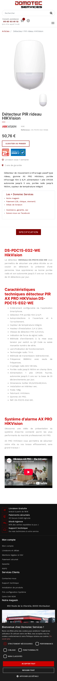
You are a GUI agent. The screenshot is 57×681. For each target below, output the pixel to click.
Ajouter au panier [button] (16, 144)
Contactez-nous (9, 578)
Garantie (5, 564)
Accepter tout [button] (28, 664)
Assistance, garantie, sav (17, 210)
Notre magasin (12, 198)
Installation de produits (12, 587)
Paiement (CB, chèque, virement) (21, 201)
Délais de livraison (14, 205)
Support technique (10, 583)
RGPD (4, 568)
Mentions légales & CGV (12, 555)
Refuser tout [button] (28, 670)
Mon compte (8, 546)
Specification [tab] (28, 232)
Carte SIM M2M (9, 596)
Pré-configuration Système (14, 592)
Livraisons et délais (10, 550)
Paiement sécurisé (10, 559)
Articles (5, 31)
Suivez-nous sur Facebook (18, 213)
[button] (28, 676)
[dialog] (28, 652)
